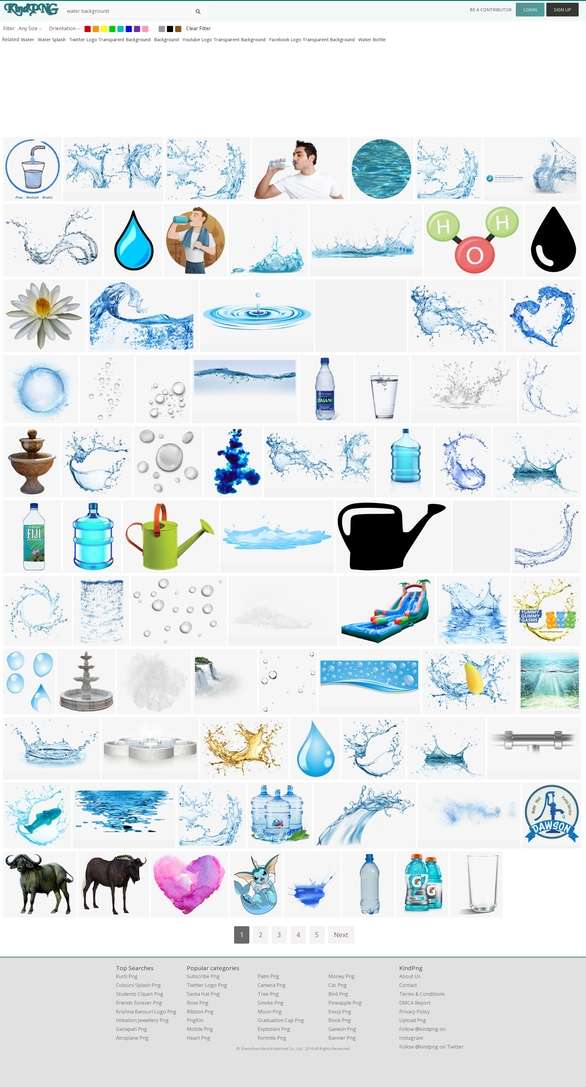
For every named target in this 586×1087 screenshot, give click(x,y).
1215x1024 (164, 913)
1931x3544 (390, 493)
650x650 (407, 913)
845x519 (325, 844)
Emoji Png (339, 1011)
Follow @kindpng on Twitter (431, 1046)
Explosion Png (274, 1029)
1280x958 (348, 569)
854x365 (321, 272)
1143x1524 (150, 419)
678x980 (536, 272)
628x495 (418, 775)
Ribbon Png (200, 1011)
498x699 (91, 419)
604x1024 (368, 419)
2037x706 (331, 710)
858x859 (533, 844)
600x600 (128, 710)
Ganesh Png (342, 1029)
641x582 (239, 272)
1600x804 (276, 493)
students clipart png (139, 994)
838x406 (422, 419)
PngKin (195, 1020)
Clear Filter (198, 28)
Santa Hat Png (203, 994)
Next (341, 934)
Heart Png (198, 1038)
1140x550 (75, 197)
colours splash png (138, 985)
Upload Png (412, 1020)
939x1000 (524, 569)
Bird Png (338, 994)
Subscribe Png (203, 976)
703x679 (14, 844)
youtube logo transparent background (225, 39)
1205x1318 (17, 197)
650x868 (463, 569)
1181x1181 (17, 775)
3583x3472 (355, 775)
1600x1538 (429, 197)
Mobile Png (200, 1029)
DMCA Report (415, 1002)
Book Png (339, 1020)
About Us (410, 976)
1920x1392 (144, 642)
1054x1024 (17, 272)
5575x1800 (234, 569)
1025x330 (499, 775)
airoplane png (132, 1038)
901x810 (310, 419)
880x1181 (15, 710)
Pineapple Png (345, 1002)
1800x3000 (77, 569)
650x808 (270, 710)
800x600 (211, 348)
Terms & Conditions (422, 994)
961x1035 (531, 419)
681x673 (529, 710)
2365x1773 (353, 642)
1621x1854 (177, 272)
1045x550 (114, 775)
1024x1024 (363, 197)
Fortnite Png (272, 1038)
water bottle (372, 39)
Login (530, 10)
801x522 (98, 348)
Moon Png (270, 1011)
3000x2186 (17, 913)
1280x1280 (17, 348)
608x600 (211, 775)
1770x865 (204, 419)
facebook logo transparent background (312, 39)
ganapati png (131, 1029)
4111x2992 (438, 272)
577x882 (84, 642)
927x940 (14, 642)
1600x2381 (17, 493)
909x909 (461, 913)
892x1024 (296, 913)
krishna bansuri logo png (146, 1011)
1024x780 (421, 348)
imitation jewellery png (142, 1020)
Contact (408, 985)
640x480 (176, 197)
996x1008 (205, 710)
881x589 (263, 197)
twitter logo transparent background (110, 39)
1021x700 (434, 710)
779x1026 (242, 913)
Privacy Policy (414, 1011)
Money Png (341, 976)
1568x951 (496, 197)
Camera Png (272, 985)
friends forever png (139, 1002)
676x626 (89, 913)
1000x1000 (519, 348)
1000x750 (328, 348)
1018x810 (135, 569)
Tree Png (268, 994)
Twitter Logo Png (207, 985)
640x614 (115, 272)
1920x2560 (448, 493)
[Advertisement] (183, 89)
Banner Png (342, 1038)
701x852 (215, 493)
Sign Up (562, 10)
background (167, 39)
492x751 (301, 775)
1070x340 (430, 844)
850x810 (188, 844)
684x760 (68, 710)
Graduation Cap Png (281, 1020)
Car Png (337, 985)
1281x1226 (450, 642)
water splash (52, 39)
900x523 (239, 642)
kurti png (127, 976)
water (28, 39)
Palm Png (268, 976)
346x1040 (354, 913)
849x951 (14, 569)
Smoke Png (271, 1002)
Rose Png (197, 1002)
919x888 (522, 642)
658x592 (14, 419)
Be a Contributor (491, 10)
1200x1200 (147, 493)
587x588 (72, 493)
